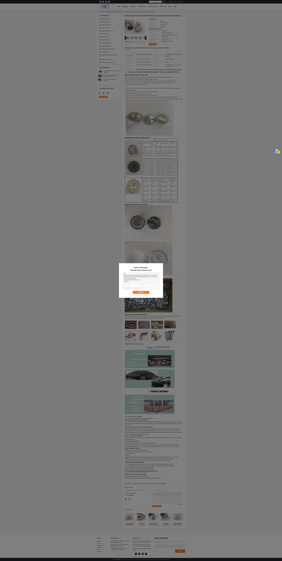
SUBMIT (141, 292)
